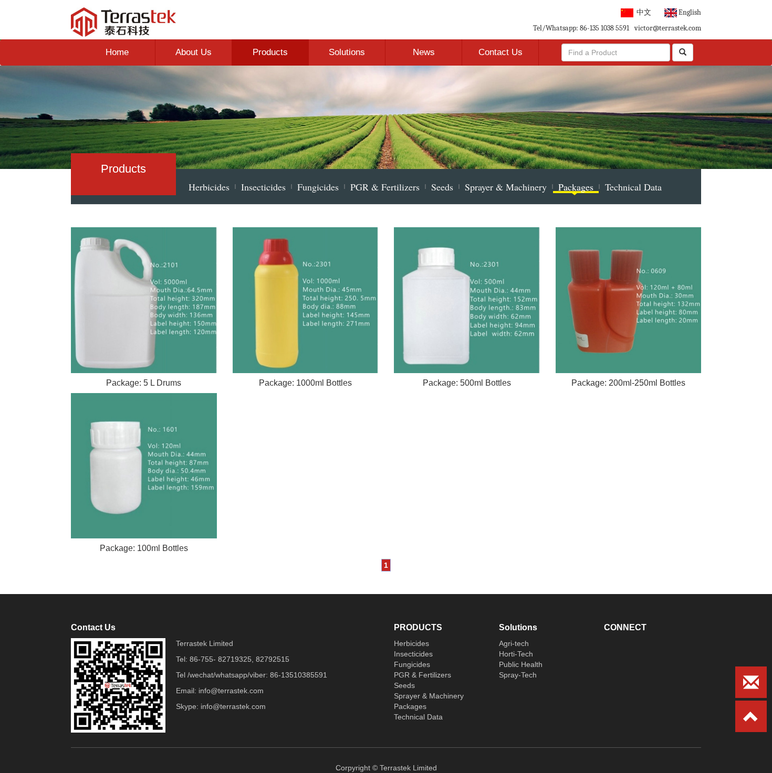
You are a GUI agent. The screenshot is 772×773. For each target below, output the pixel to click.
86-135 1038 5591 (603, 28)
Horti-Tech (516, 654)
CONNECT (625, 627)
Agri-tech (514, 643)
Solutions (347, 52)
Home (117, 52)
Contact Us (500, 52)
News (424, 52)
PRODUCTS (418, 627)
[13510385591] (619, 643)
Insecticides (263, 187)
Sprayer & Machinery (506, 187)
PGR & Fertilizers (385, 187)
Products (270, 52)
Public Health (521, 664)
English (689, 12)
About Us (193, 52)
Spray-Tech (518, 675)
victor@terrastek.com (667, 28)
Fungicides (318, 187)
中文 (642, 12)
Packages (575, 187)
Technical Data (633, 187)
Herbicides (209, 187)
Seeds (442, 187)
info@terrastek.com (231, 690)
